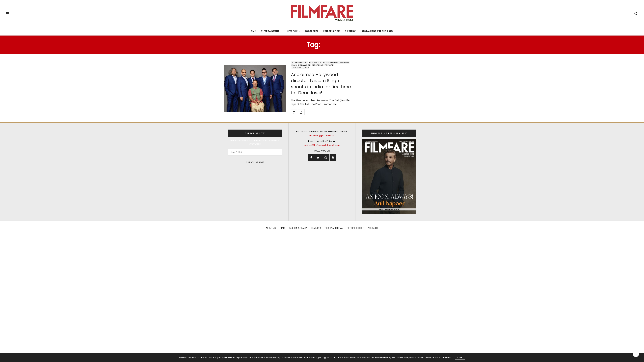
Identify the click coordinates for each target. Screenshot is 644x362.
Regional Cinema (334, 228)
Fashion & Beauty (298, 228)
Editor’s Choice (355, 228)
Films (294, 65)
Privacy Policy (383, 357)
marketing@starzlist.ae (322, 135)
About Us (271, 228)
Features (344, 62)
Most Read (317, 65)
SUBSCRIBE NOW (255, 162)
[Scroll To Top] (636, 354)
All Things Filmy (299, 62)
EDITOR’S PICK (331, 31)
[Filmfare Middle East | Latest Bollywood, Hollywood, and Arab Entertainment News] (322, 13)
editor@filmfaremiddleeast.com (322, 145)
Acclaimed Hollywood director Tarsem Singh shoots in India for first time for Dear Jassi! (321, 84)
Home (252, 31)
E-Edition (351, 31)
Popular (329, 65)
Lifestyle (292, 31)
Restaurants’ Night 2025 (377, 31)
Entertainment (270, 31)
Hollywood (304, 65)
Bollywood (315, 62)
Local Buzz (311, 31)
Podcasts (373, 228)
